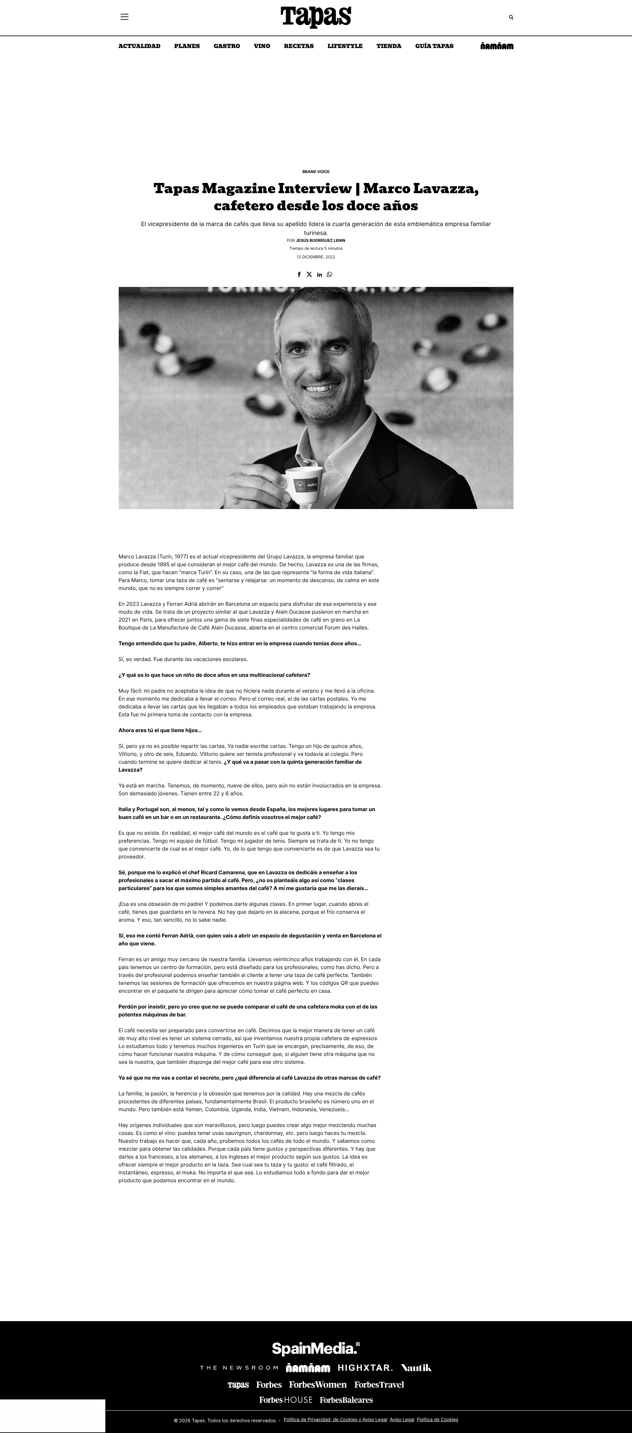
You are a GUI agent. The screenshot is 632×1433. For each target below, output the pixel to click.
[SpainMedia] (316, 1350)
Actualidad (139, 46)
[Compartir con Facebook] (299, 275)
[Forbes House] (286, 1399)
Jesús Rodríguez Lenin (320, 240)
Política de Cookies (437, 1419)
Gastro (227, 46)
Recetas (299, 46)
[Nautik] (416, 1367)
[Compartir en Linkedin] (319, 275)
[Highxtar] (365, 1367)
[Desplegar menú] (124, 17)
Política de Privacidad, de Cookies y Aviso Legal (335, 1419)
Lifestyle (345, 46)
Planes (187, 46)
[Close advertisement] (99, 1406)
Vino (262, 46)
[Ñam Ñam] (308, 1367)
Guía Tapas (434, 46)
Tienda (389, 46)
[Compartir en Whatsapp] (329, 275)
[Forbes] (269, 1384)
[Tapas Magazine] (238, 1385)
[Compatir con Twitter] (309, 275)
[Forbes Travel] (318, 1384)
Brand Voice (316, 171)
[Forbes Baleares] (346, 1399)
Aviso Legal (402, 1419)
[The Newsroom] (238, 1367)
